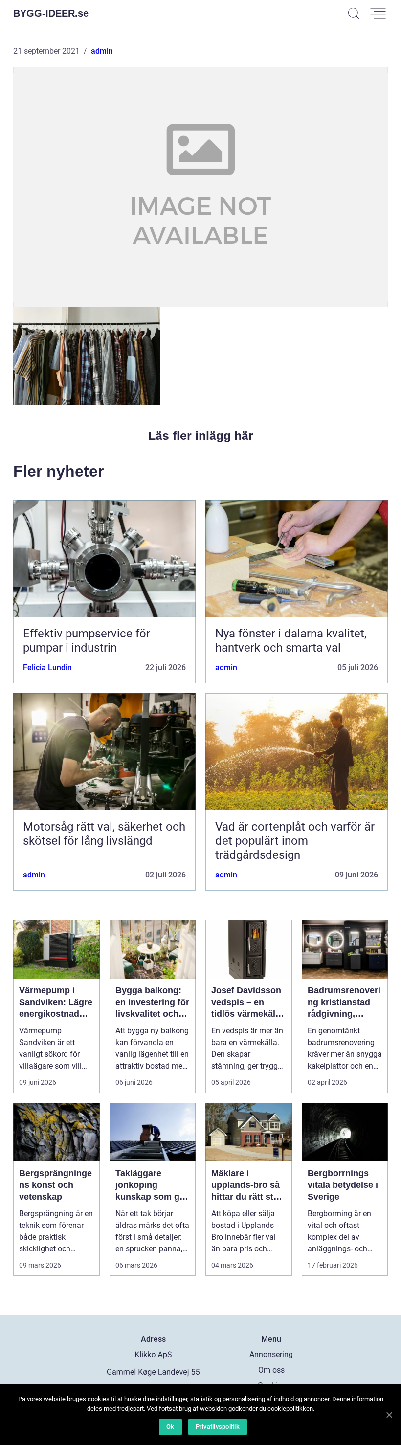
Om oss (271, 1370)
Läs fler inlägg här (200, 435)
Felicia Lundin (47, 667)
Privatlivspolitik (218, 1426)
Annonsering (271, 1354)
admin (102, 51)
